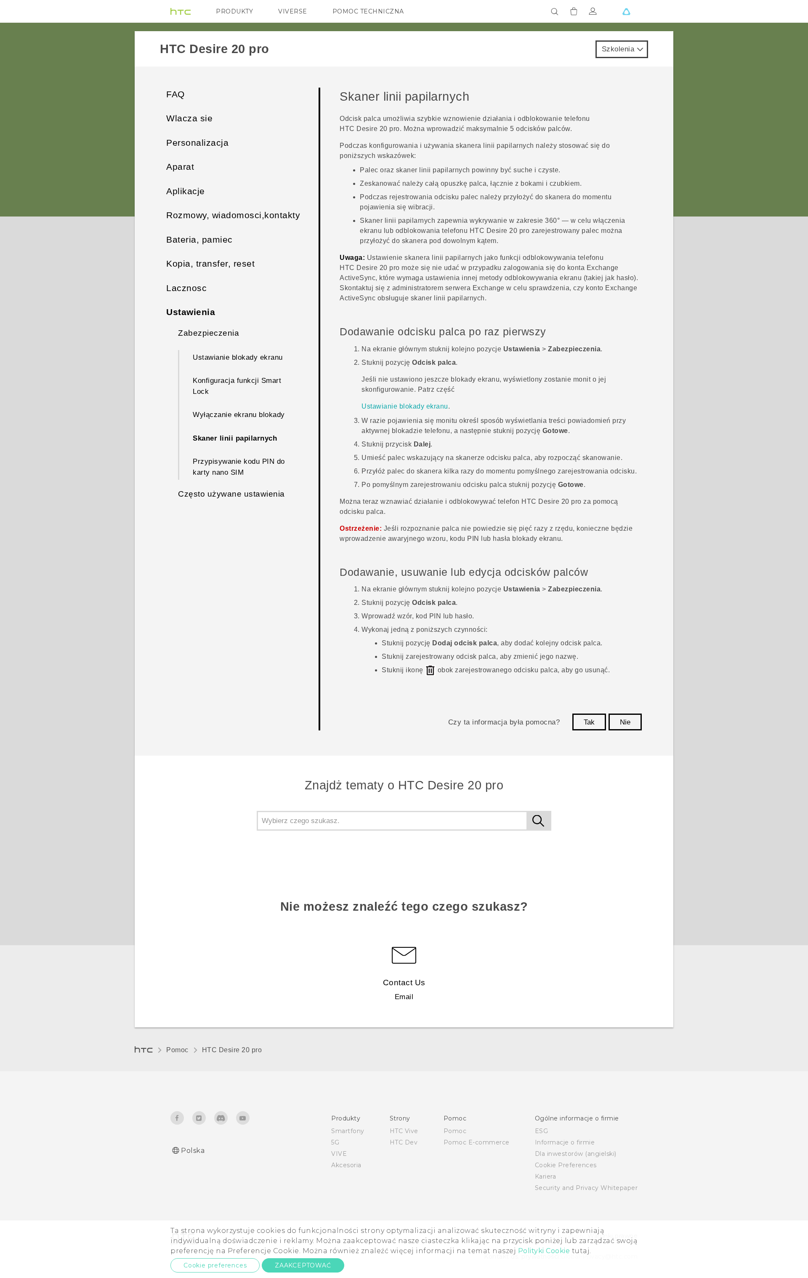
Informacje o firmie (565, 1142)
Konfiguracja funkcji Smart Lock (237, 386)
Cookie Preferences (566, 1165)
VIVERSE (292, 11)
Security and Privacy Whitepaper (586, 1188)
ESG (541, 1131)
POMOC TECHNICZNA (368, 11)
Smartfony (347, 1131)
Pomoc (177, 1049)
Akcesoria (346, 1165)
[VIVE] (626, 11)
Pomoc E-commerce (477, 1142)
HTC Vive (404, 1131)
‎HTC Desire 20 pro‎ (232, 1049)
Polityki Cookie (544, 1251)
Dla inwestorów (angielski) (576, 1154)
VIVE (339, 1154)
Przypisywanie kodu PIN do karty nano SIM (239, 466)
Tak (589, 722)
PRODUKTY (234, 11)
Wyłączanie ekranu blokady (239, 415)
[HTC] (180, 11)
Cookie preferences (215, 1265)
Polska (193, 1151)
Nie (625, 722)
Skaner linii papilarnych (235, 438)
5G (335, 1142)
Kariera (545, 1176)
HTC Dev (404, 1142)
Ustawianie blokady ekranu (238, 357)
